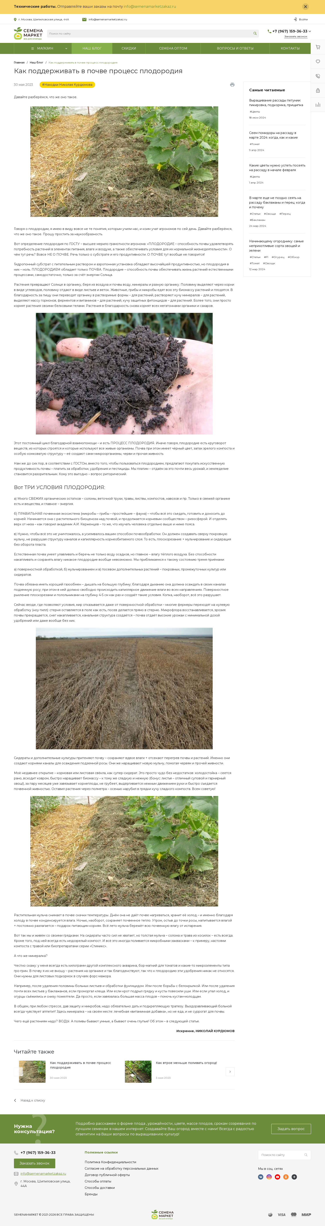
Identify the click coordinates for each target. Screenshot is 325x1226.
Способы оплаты (98, 1181)
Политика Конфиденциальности (110, 1162)
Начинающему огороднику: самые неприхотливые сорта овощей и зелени (276, 245)
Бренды (91, 1194)
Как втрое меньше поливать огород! (186, 1063)
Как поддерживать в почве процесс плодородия (80, 1065)
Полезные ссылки (101, 1152)
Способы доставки (100, 1188)
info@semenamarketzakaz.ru (150, 6)
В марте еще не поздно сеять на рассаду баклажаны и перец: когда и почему (277, 202)
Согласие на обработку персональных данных (121, 1169)
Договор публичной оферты (107, 1175)
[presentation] (18, 1071)
